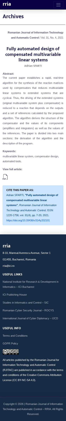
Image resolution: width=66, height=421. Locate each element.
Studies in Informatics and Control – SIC (26, 302)
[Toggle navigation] (58, 4)
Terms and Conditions (15, 335)
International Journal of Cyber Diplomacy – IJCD (30, 318)
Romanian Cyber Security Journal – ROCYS (28, 310)
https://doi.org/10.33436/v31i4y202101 (28, 220)
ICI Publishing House (15, 294)
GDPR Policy (10, 343)
